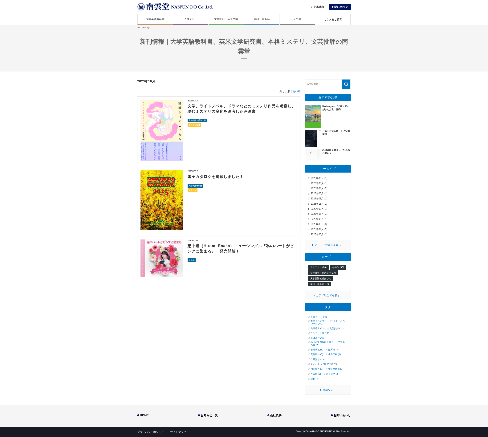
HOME (144, 415)
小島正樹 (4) (334, 354)
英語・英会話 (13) (319, 284)
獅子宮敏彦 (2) (335, 369)
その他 (297, 19)
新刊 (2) (315, 378)
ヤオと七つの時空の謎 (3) (324, 364)
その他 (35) (338, 267)
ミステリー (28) (319, 317)
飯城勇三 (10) (317, 338)
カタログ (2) (332, 374)
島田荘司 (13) (317, 328)
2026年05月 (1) (319, 183)
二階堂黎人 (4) (318, 359)
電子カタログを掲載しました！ (216, 176)
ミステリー (190, 19)
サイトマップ (178, 432)
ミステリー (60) (318, 267)
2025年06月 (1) (319, 219)
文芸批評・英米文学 (226, 19)
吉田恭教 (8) (317, 349)
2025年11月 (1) (319, 203)
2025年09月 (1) (319, 208)
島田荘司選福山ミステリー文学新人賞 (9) (328, 343)
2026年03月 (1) (319, 193)
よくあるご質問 (332, 19)
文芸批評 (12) (337, 328)
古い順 (296, 91)
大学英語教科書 (155, 19)
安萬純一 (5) (317, 354)
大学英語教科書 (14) (320, 278)
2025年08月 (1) (319, 213)
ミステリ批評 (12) (320, 333)
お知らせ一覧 (209, 415)
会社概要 (276, 415)
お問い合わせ (342, 415)
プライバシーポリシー (150, 432)
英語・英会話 (262, 19)
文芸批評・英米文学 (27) (323, 273)
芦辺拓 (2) (316, 374)
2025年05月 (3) (319, 224)
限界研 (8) (333, 349)
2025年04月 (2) (319, 229)
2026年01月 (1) (319, 198)
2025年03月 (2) (319, 234)
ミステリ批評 (194, 125)
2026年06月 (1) (319, 178)
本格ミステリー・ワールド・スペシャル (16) (328, 322)
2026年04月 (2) (319, 188)
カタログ (192, 190)
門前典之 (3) (317, 369)
